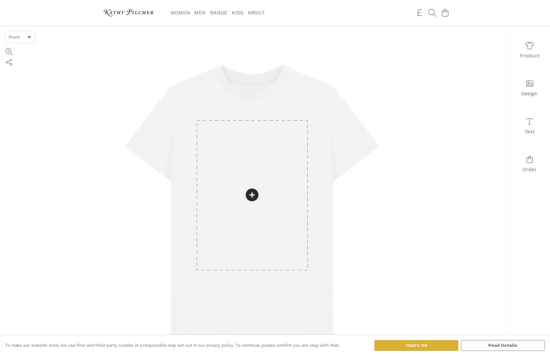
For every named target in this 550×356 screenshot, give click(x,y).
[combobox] (20, 37)
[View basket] (445, 12)
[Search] (432, 12)
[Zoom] (9, 52)
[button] (29, 37)
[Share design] (9, 62)
